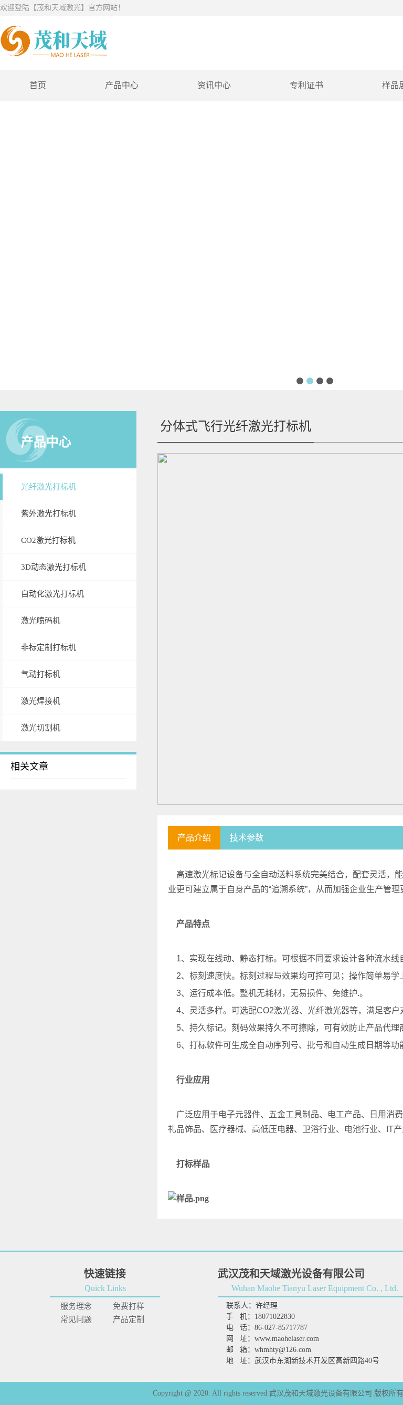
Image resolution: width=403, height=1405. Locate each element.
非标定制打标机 (48, 647)
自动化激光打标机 (52, 594)
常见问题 (76, 1319)
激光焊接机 (40, 701)
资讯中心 (214, 85)
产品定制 (128, 1319)
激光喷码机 (40, 620)
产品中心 (122, 85)
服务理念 (76, 1306)
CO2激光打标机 (48, 540)
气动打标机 (40, 674)
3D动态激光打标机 (53, 567)
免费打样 (128, 1306)
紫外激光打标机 (48, 513)
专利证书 (306, 85)
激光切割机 (40, 728)
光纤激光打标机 (48, 487)
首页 (37, 85)
